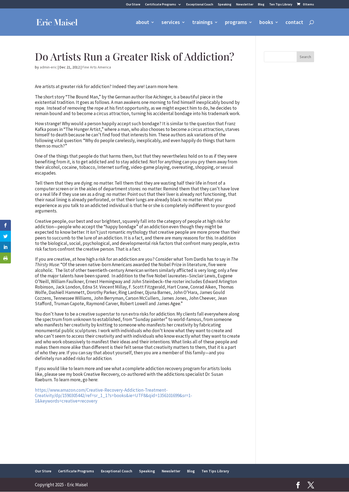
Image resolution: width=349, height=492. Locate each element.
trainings (202, 22)
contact (294, 22)
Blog (261, 4)
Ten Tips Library (280, 4)
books (266, 22)
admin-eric (48, 67)
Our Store (133, 4)
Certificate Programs (160, 4)
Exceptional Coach (199, 4)
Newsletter (244, 4)
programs (236, 22)
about (142, 22)
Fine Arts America (96, 67)
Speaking (224, 4)
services (170, 22)
